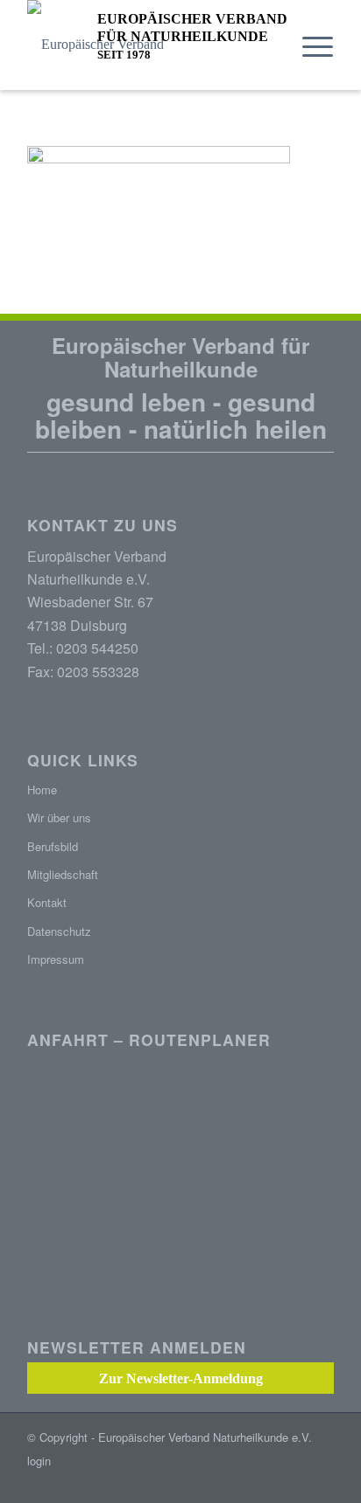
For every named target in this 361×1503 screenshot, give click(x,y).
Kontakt (47, 902)
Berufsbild (52, 846)
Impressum (55, 959)
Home (42, 789)
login (39, 1460)
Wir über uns (59, 817)
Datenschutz (59, 931)
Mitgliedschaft (62, 874)
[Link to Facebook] (294, 1481)
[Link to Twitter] (321, 1481)
